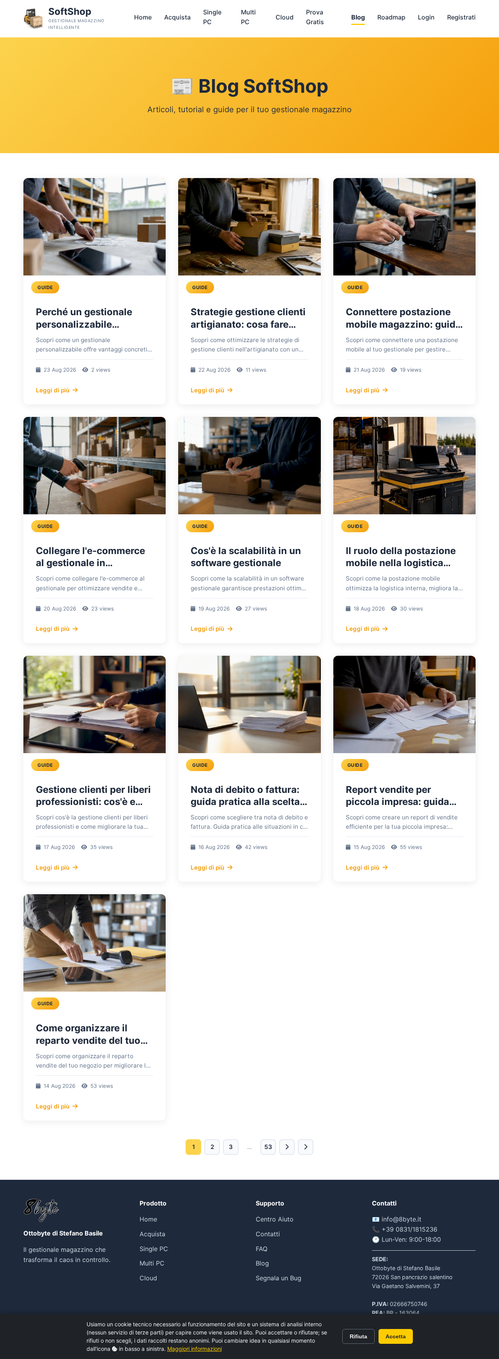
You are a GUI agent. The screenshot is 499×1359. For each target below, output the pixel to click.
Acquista (177, 17)
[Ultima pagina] (305, 1147)
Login (426, 17)
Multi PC (248, 17)
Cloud (285, 17)
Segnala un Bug (278, 1278)
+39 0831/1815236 (409, 1229)
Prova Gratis (315, 17)
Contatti (268, 1234)
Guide (45, 287)
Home (143, 17)
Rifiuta (358, 1336)
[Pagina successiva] (287, 1147)
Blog (358, 17)
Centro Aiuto (275, 1219)
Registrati (461, 17)
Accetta (396, 1336)
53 (268, 1147)
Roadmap (391, 17)
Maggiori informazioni (194, 1348)
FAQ (261, 1249)
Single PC (212, 17)
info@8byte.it (401, 1219)
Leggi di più (52, 390)
